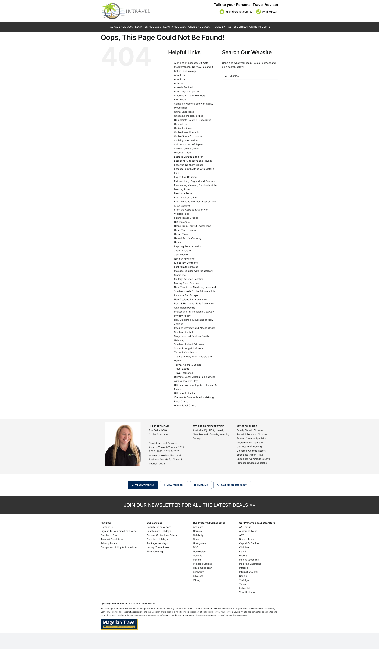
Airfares (178, 83)
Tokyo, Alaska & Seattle (187, 364)
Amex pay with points (186, 91)
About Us (179, 75)
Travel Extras (181, 368)
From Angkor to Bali (185, 197)
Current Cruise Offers (186, 148)
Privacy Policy (182, 315)
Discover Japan (183, 152)
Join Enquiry (181, 254)
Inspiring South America (187, 246)
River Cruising (155, 551)
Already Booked (183, 87)
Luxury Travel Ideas (158, 547)
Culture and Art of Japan (188, 144)
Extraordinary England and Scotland (195, 181)
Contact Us (107, 527)
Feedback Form (183, 193)
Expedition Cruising (185, 177)
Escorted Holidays (157, 539)
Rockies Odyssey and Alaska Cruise (194, 327)
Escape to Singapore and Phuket (193, 160)
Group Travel (181, 234)
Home (177, 242)
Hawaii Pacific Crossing (187, 238)
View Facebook (175, 485)
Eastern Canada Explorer (188, 156)
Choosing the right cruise (188, 115)
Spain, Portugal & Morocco (189, 348)
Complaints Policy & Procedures (192, 119)
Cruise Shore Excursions (188, 136)
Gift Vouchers (182, 221)
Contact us (180, 124)
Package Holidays (157, 543)
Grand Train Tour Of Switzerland (192, 225)
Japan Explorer (183, 250)
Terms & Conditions (185, 352)
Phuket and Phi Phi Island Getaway (194, 311)
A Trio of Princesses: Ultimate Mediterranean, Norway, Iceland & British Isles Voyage (193, 66)
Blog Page (180, 99)
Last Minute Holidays (159, 531)
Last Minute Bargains (186, 266)
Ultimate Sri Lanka (184, 393)
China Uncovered (184, 111)
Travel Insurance (183, 372)
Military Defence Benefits (188, 279)
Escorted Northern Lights (188, 164)
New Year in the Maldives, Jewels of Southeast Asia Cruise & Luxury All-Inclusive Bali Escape (195, 291)
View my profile (144, 485)
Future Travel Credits (186, 217)
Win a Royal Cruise (185, 405)
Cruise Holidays (183, 128)
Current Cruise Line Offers (162, 535)
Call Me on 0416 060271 (234, 485)
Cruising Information (185, 140)
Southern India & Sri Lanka (189, 344)
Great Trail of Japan (185, 230)
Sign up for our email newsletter (119, 531)
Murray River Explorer (186, 283)
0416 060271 (270, 11)
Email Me (202, 485)
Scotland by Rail (183, 332)
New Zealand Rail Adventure (190, 299)
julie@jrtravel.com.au (239, 11)
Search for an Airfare (159, 527)
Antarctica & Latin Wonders (189, 95)
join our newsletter (184, 258)
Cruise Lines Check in (186, 132)
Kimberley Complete (185, 262)
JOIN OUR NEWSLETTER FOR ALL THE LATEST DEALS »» (189, 505)
